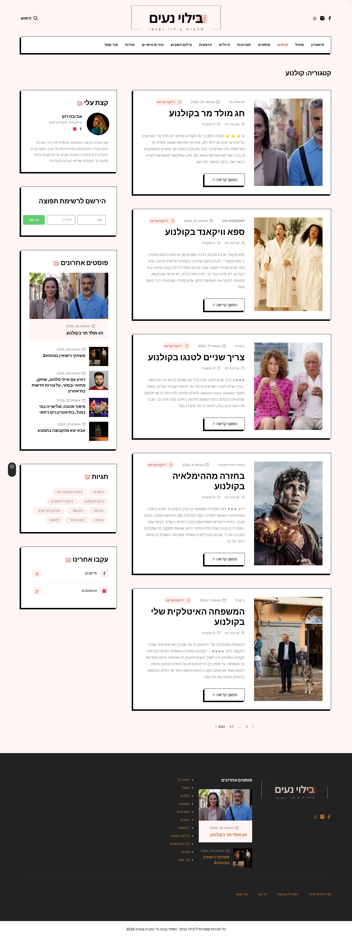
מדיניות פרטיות (320, 894)
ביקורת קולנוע (93, 501)
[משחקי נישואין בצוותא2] (98, 356)
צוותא (99, 520)
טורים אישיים (153, 44)
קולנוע (283, 44)
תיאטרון (317, 44)
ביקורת (240, 346)
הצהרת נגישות (287, 894)
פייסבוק (91, 573)
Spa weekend (233, 221)
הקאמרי (77, 510)
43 (232, 726)
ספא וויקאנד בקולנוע (205, 231)
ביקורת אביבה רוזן (69, 492)
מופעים (264, 44)
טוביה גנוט (146, 929)
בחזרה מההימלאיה (231, 465)
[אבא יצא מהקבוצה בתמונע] (98, 431)
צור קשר (111, 44)
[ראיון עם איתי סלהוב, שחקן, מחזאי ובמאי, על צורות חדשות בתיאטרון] (98, 380)
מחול (299, 44)
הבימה (98, 510)
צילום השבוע (181, 44)
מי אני (262, 894)
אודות (130, 44)
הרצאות (205, 44)
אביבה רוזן (232, 124)
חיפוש (26, 18)
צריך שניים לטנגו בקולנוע (196, 357)
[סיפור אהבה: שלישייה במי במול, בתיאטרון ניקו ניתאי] (98, 407)
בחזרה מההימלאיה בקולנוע (208, 480)
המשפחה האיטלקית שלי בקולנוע (198, 616)
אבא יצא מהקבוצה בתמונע (61, 430)
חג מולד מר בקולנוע (207, 113)
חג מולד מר (237, 102)
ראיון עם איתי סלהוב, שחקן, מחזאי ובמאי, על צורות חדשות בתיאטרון (58, 385)
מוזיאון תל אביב (49, 510)
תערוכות (244, 44)
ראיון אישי (77, 520)
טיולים (224, 44)
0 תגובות (208, 124)
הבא (221, 727)
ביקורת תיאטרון (62, 501)
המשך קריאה (226, 179)
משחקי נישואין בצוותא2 (64, 355)
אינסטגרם (89, 590)
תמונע (54, 520)
